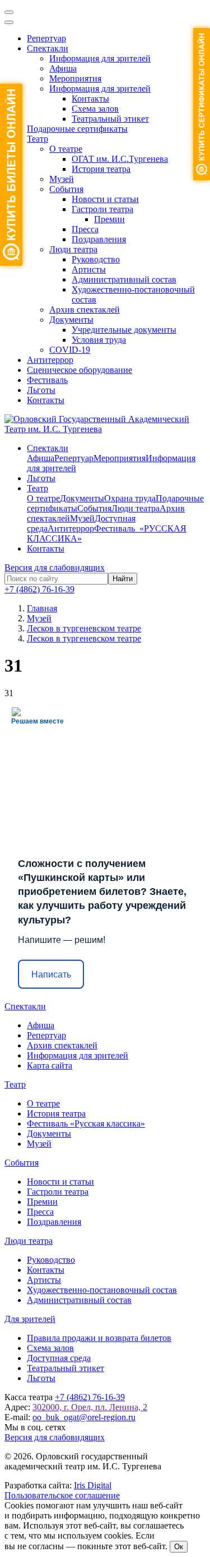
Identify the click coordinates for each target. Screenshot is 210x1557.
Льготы (41, 390)
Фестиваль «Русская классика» (86, 1123)
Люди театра (73, 249)
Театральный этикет (110, 118)
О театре (65, 149)
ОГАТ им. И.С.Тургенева (120, 159)
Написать (51, 974)
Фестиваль (47, 380)
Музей (61, 179)
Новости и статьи (105, 199)
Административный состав (124, 279)
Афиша (63, 68)
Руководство (96, 259)
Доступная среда (59, 1358)
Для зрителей (29, 1319)
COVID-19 (69, 349)
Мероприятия (75, 78)
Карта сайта (49, 1065)
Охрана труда (130, 498)
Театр (37, 138)
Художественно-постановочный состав (102, 1290)
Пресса (85, 229)
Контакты (90, 98)
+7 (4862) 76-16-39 (39, 589)
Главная (42, 608)
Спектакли (47, 48)
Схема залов (95, 108)
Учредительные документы (124, 329)
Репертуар (46, 38)
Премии (109, 219)
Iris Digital (92, 1485)
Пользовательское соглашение (62, 1495)
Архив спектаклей (84, 309)
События (66, 189)
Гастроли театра (102, 209)
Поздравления (99, 239)
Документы (71, 319)
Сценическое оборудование (79, 370)
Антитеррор (50, 360)
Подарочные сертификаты (77, 128)
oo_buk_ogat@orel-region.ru (84, 1417)
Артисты (89, 269)
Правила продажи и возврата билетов (99, 1338)
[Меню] (8, 12)
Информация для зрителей (100, 58)
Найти (123, 578)
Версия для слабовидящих (54, 567)
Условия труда (99, 339)
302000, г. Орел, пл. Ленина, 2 (89, 1407)
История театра (101, 169)
